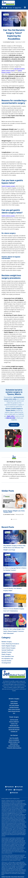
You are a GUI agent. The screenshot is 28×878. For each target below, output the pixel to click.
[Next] (24, 506)
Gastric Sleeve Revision (14, 709)
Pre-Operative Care (7, 658)
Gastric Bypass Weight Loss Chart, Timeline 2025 (14, 511)
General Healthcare (7, 650)
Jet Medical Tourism (9, 42)
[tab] (11, 519)
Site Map (3, 876)
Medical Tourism (7, 652)
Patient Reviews (14, 744)
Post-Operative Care (8, 656)
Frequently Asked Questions (14, 747)
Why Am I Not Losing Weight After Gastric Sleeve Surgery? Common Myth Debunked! (14, 631)
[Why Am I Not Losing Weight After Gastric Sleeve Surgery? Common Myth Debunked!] (14, 620)
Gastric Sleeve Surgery (8, 648)
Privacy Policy (8, 876)
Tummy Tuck (14, 723)
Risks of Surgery (21, 876)
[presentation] (14, 501)
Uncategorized (6, 663)
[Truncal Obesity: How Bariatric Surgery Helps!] (14, 580)
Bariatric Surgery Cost (14, 742)
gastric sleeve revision (8, 70)
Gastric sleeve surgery (8, 216)
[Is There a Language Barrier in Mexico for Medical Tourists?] (14, 559)
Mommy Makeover (14, 721)
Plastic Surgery (6, 654)
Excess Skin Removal (14, 729)
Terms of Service (14, 876)
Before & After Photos (14, 745)
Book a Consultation (14, 740)
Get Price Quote (14, 719)
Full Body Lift (14, 731)
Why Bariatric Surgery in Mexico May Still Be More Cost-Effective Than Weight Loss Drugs (14, 548)
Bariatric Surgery (7, 641)
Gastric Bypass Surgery (9, 646)
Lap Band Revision (14, 707)
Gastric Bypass (14, 703)
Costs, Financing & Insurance (10, 643)
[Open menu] (24, 7)
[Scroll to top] (25, 873)
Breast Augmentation (14, 727)
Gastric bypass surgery (8, 186)
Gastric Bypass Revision (14, 711)
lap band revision (19, 68)
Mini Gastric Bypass (14, 705)
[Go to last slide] (4, 506)
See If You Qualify (14, 738)
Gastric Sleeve (14, 701)
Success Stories (6, 660)
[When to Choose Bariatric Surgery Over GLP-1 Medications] (14, 600)
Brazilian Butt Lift (14, 725)
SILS (14, 713)
